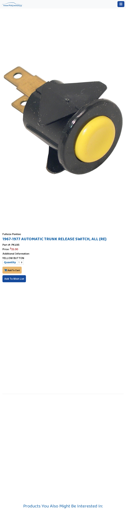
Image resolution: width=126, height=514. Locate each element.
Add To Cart (13, 270)
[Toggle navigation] (120, 4)
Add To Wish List (14, 278)
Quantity (10, 262)
